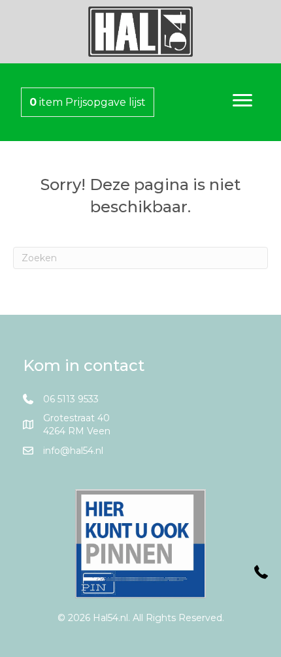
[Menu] (242, 100)
